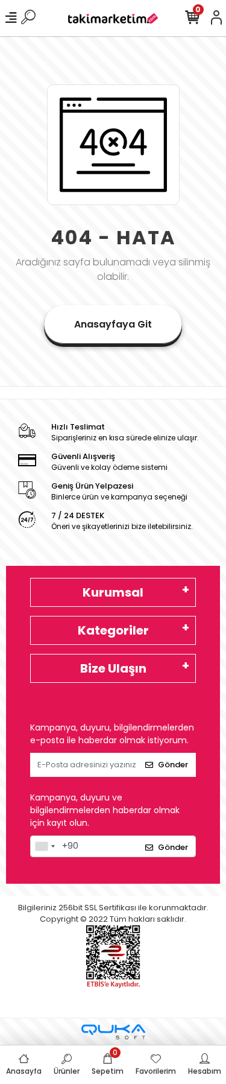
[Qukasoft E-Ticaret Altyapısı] (113, 1031)
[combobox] (44, 846)
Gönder (173, 764)
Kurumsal (113, 592)
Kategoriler (113, 630)
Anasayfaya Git (113, 324)
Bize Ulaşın (113, 668)
